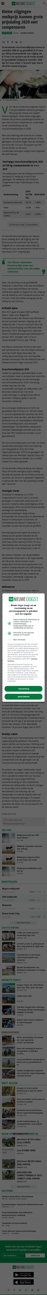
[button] (23, 640)
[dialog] (23, 647)
